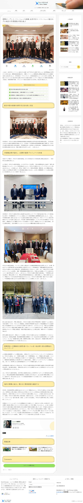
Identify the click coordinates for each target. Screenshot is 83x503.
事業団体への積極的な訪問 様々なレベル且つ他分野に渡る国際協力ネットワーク (27, 95)
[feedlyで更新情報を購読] (16, 428)
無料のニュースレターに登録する (35, 486)
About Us (59, 482)
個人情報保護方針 (61, 485)
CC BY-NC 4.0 (59, 492)
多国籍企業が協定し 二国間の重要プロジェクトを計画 (22, 92)
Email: (30, 482)
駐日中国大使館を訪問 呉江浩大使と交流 (19, 89)
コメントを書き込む (29, 465)
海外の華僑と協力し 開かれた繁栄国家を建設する (21, 98)
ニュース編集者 (16, 421)
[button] (50, 66)
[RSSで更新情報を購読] (18, 428)
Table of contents (28, 85)
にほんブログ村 (32, 492)
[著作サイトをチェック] (13, 428)
